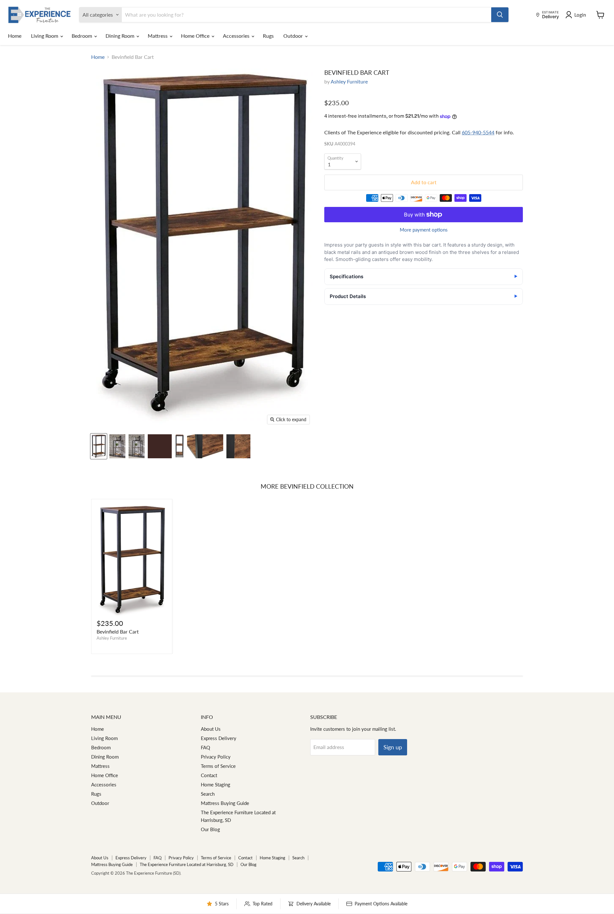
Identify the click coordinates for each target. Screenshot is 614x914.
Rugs (268, 36)
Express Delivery (218, 738)
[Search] (499, 14)
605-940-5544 (478, 132)
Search (208, 794)
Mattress (158, 36)
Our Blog (210, 829)
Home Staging (215, 784)
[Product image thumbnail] (117, 446)
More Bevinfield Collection (307, 486)
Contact (209, 775)
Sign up (392, 747)
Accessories (237, 36)
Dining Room (121, 36)
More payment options (424, 229)
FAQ (205, 747)
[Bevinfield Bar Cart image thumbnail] (99, 446)
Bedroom (82, 36)
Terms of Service (218, 766)
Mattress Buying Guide (225, 803)
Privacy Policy (216, 757)
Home (14, 36)
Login (580, 15)
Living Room (45, 36)
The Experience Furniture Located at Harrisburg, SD (186, 864)
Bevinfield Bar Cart (118, 631)
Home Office (196, 36)
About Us (211, 729)
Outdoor (293, 36)
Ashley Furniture (349, 81)
